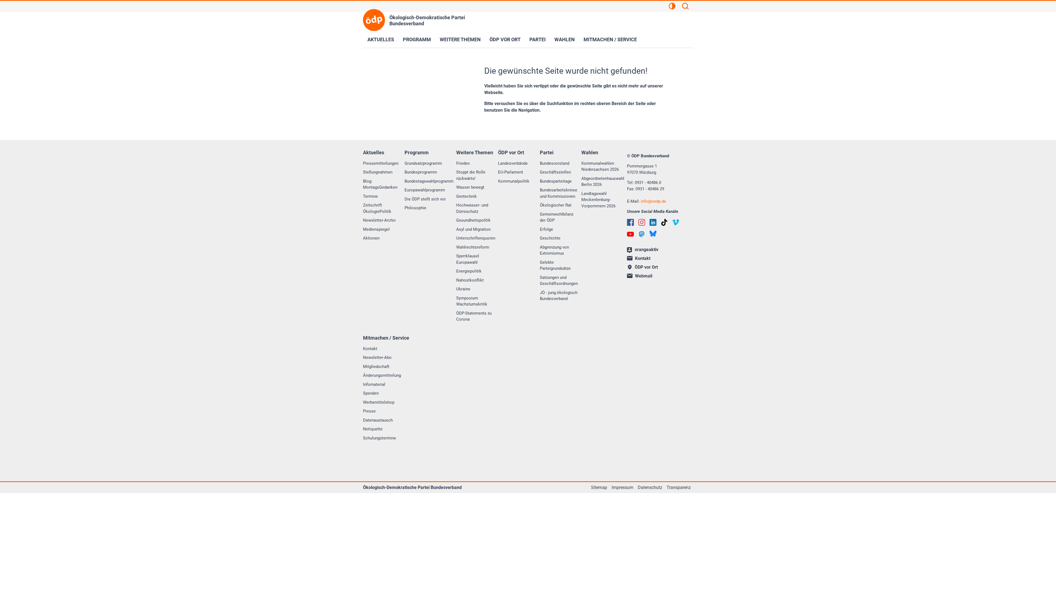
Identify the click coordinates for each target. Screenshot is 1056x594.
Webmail (643, 276)
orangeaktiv (646, 249)
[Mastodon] (641, 234)
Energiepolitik (469, 271)
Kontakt (370, 348)
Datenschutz (650, 487)
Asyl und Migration (473, 229)
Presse (369, 411)
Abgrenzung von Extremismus (554, 250)
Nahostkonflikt (470, 280)
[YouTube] (630, 234)
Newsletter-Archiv (379, 220)
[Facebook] (630, 222)
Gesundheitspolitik (473, 220)
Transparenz (679, 487)
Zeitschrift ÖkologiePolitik (377, 208)
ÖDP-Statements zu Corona (474, 316)
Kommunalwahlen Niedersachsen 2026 (600, 166)
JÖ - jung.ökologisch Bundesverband (559, 295)
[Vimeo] (675, 222)
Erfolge (546, 229)
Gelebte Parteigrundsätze (555, 265)
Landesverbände (513, 163)
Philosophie (415, 207)
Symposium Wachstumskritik (471, 301)
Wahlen (564, 39)
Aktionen (371, 238)
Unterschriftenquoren (475, 238)
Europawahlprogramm (425, 190)
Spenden (371, 393)
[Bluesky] (653, 233)
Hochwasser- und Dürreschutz (472, 208)
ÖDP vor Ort (505, 39)
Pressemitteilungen (380, 163)
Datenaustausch (378, 420)
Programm (417, 39)
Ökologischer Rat (555, 205)
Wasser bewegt (470, 187)
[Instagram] (641, 222)
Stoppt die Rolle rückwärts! (470, 175)
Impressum (622, 487)
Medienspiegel (376, 229)
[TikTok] (664, 222)
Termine (370, 196)
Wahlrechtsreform (472, 247)
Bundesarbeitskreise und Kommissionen (558, 193)
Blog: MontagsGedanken (380, 184)
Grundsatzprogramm (423, 163)
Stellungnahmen (377, 172)
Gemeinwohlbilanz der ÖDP (556, 217)
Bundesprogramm (421, 172)
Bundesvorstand (554, 163)
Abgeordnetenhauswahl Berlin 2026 (602, 181)
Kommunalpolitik (513, 181)
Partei (537, 39)
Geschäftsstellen (555, 172)
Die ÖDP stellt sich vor (425, 199)
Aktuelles (380, 39)
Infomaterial (374, 384)
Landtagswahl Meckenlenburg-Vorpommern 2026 (598, 199)
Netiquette (373, 429)
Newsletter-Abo (377, 357)
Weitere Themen (460, 39)
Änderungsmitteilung (382, 375)
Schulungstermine (379, 438)
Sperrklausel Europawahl (467, 259)
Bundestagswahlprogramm (429, 181)
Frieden (463, 163)
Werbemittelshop (378, 402)
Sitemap (599, 487)
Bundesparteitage (556, 181)
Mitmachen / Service (610, 39)
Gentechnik (466, 196)
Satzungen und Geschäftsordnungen (559, 280)
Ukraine (463, 289)
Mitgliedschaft (376, 366)
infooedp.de (653, 201)
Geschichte (550, 238)
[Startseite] (374, 20)
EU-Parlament (510, 172)
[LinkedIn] (653, 222)
